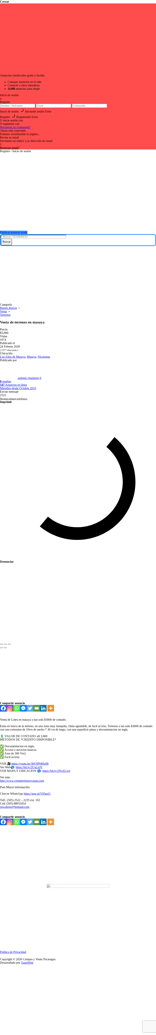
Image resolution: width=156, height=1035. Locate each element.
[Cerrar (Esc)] (1, 644)
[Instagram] (10, 708)
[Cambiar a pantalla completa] (5, 644)
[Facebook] (3, 708)
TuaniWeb (27, 962)
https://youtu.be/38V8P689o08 (30, 763)
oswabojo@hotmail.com (14, 806)
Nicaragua (44, 356)
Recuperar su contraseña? (15, 127)
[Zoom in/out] (9, 644)
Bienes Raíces (8, 308)
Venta (3, 311)
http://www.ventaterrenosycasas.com (22, 780)
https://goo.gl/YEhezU (37, 793)
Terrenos (5, 314)
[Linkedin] (43, 708)
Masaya (31, 356)
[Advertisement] (78, 274)
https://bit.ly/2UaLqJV (29, 767)
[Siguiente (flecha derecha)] (5, 647)
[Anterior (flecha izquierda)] (1, 647)
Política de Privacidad (13, 952)
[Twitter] (30, 708)
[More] (51, 708)
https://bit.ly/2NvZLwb (56, 770)
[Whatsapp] (16, 708)
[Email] (36, 708)
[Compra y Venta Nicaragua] (80, 222)
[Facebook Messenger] (23, 708)
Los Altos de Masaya (12, 356)
